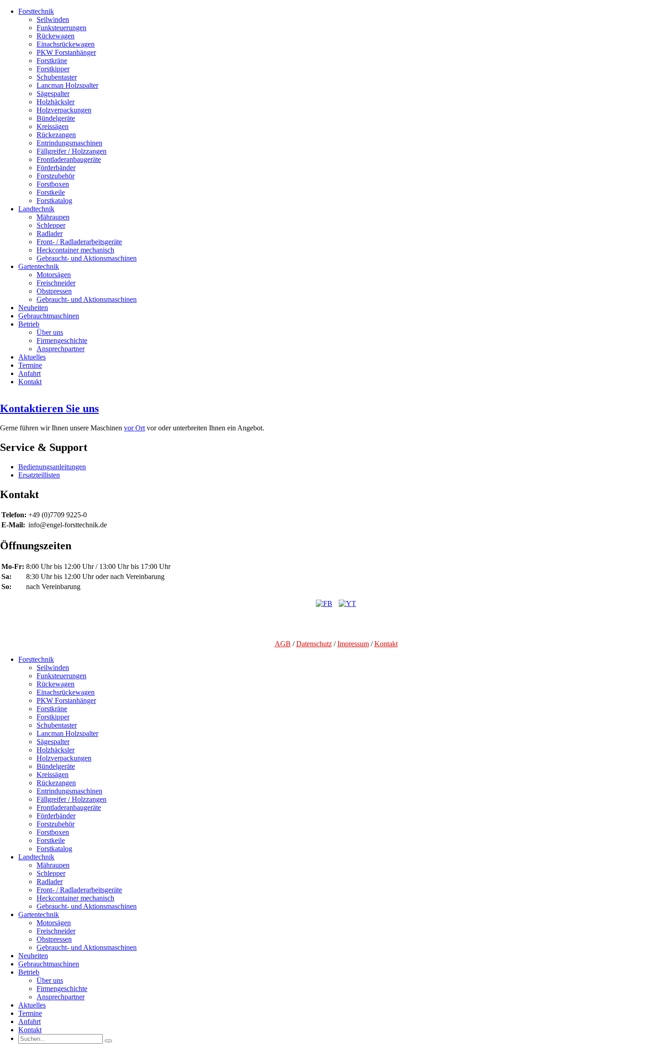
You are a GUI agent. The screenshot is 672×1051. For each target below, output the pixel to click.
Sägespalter (53, 93)
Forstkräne (52, 60)
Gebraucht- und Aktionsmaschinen (87, 258)
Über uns (50, 332)
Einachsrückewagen (66, 44)
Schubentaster (57, 77)
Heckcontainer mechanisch (75, 250)
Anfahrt (29, 373)
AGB (283, 644)
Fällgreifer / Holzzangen (72, 151)
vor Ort (134, 428)
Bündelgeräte (56, 118)
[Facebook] (324, 603)
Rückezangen (56, 135)
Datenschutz (314, 644)
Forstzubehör (56, 176)
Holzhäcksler (56, 102)
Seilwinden (53, 19)
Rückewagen (56, 36)
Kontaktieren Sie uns (49, 408)
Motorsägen (54, 275)
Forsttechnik (36, 11)
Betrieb (28, 324)
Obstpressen (54, 291)
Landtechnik (36, 209)
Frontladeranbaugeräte (69, 159)
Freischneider (56, 283)
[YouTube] (347, 603)
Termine (30, 365)
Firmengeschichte (62, 340)
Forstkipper (53, 69)
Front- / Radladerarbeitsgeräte (79, 242)
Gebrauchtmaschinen (48, 316)
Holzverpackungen (64, 110)
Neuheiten (33, 307)
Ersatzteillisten (39, 475)
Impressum (353, 644)
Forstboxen (53, 184)
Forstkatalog (54, 200)
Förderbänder (56, 168)
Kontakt (30, 382)
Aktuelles (32, 357)
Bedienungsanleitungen (52, 467)
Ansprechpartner (61, 349)
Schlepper (51, 225)
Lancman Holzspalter (67, 85)
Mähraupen (53, 217)
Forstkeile (51, 192)
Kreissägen (53, 126)
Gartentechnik (38, 266)
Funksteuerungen (61, 28)
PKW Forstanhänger (66, 52)
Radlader (50, 233)
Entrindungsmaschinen (69, 143)
